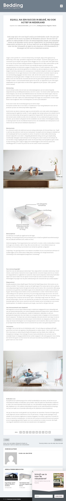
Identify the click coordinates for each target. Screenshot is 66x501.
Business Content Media (14, 499)
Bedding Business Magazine (44, 25)
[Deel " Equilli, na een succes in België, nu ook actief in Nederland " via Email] (46, 432)
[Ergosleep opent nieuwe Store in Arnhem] (11, 476)
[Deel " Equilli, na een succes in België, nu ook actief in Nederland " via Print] (49, 432)
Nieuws (54, 25)
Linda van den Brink (23, 25)
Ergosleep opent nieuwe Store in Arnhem (10, 484)
